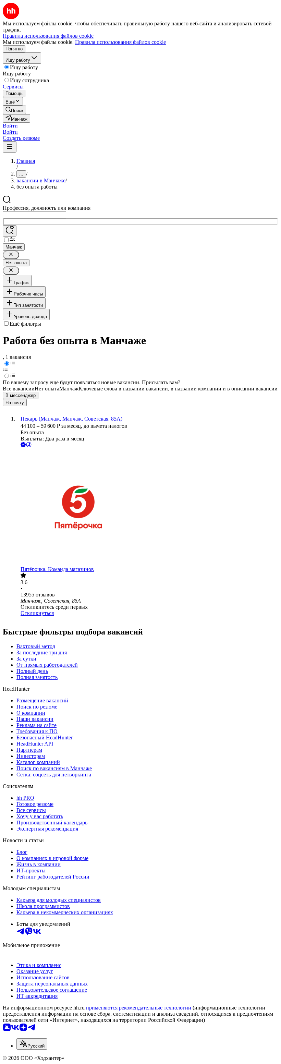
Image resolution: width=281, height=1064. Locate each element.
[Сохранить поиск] (9, 231)
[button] (10, 126)
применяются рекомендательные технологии (138, 1008)
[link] (14, 110)
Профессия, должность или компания (46, 208)
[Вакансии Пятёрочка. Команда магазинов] (147, 507)
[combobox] (34, 214)
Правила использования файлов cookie (120, 42)
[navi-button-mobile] (9, 147)
